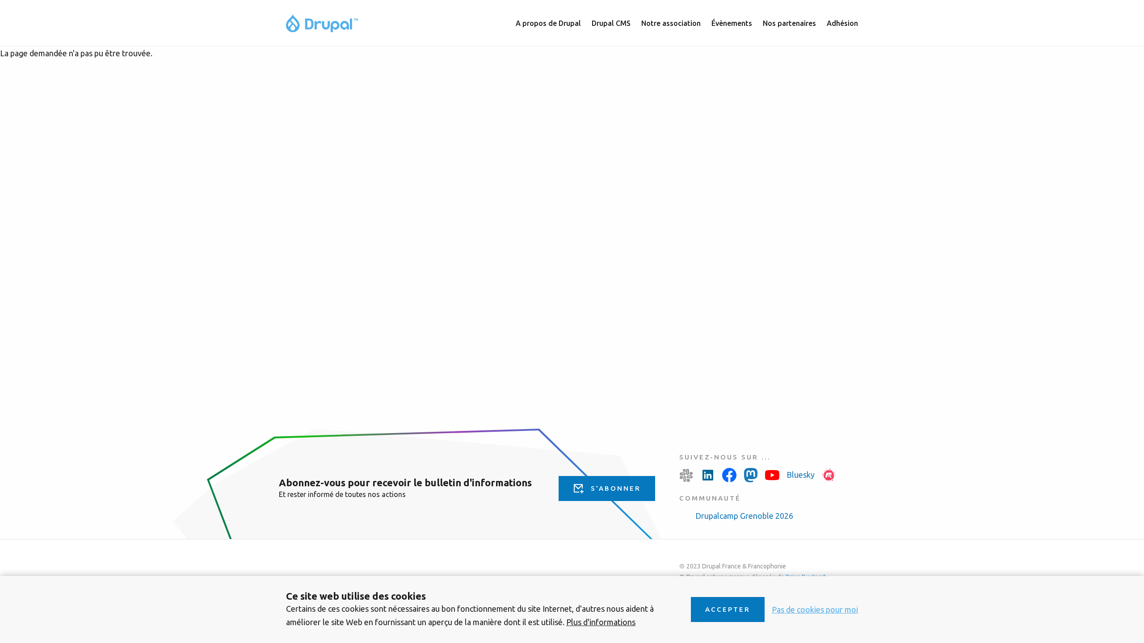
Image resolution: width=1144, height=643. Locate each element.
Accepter (727, 609)
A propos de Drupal (548, 23)
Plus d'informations (600, 622)
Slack (686, 475)
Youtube (772, 475)
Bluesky (800, 474)
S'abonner (616, 488)
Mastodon (751, 475)
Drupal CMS (611, 23)
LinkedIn (708, 475)
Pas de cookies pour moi (815, 609)
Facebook (729, 475)
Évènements (731, 23)
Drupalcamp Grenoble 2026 (744, 515)
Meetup (829, 475)
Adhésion (842, 23)
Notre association (671, 23)
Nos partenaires (789, 23)
